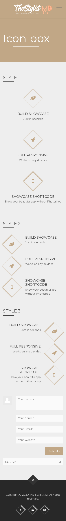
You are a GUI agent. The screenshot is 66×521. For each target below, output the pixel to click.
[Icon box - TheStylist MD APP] (33, 9)
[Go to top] (33, 480)
